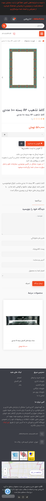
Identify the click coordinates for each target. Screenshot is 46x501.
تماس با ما (40, 395)
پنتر (20, 385)
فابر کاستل (17, 381)
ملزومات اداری (39, 381)
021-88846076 (7, 33)
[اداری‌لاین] (38, 19)
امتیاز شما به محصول (36, 270)
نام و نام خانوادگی (37, 238)
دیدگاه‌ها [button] (38, 200)
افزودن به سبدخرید (34, 143)
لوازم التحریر (40, 385)
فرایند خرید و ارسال (37, 377)
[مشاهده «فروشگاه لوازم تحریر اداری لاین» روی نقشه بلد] (23, 470)
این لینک (6, 422)
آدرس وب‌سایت (38, 260)
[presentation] (43, 77)
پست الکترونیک (38, 249)
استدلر (19, 377)
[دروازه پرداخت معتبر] (31, 456)
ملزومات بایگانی (38, 388)
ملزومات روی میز (38, 392)
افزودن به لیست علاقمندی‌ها (31, 148)
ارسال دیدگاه (38, 283)
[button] (14, 19)
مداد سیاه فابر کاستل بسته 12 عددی (23, 340)
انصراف (27, 283)
